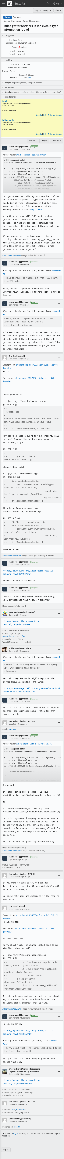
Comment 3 (13, 359)
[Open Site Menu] (3, 3)
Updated (12, 724)
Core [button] (21, 40)
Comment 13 (14, 1074)
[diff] (54, 365)
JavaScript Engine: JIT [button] (28, 43)
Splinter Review (55, 115)
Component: (11, 43)
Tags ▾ (44, 141)
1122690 (12, 729)
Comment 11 (14, 909)
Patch (4, 101)
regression (21, 1110)
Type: (14, 47)
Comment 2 (13, 305)
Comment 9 (13, 738)
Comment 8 (13, 701)
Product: (13, 40)
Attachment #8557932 (11, 255)
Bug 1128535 (18, 17)
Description (13, 149)
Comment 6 (13, 615)
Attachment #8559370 (11, 851)
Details (39, 115)
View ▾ (58, 10)
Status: (14, 65)
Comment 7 (13, 651)
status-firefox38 (9, 636)
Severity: (13, 54)
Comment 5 (13, 590)
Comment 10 (14, 877)
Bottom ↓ (33, 141)
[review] (8, 368)
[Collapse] (59, 148)
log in (15, 1133)
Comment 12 (14, 1018)
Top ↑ (6, 1150)
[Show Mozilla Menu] (9, 3)
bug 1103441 (36, 209)
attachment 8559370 (27, 915)
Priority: (13, 51)
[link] (32, 175)
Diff (44, 115)
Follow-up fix (8, 120)
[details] (44, 365)
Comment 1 (13, 264)
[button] (57, 3)
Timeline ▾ (56, 141)
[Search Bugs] (48, 3)
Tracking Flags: (8, 71)
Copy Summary (41, 10)
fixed (30, 77)
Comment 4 (13, 565)
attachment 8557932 (27, 365)
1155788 (17, 1127)
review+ (12, 110)
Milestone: (12, 67)
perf (13, 1110)
